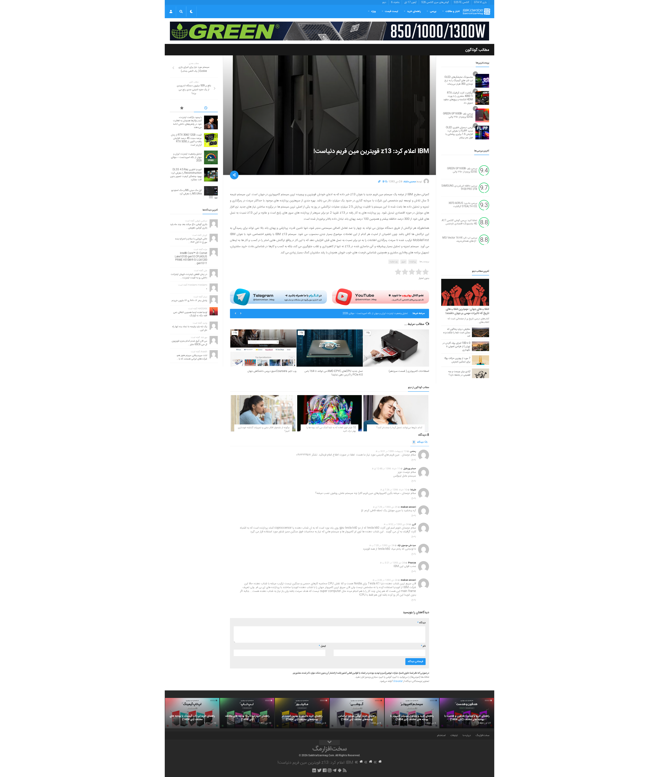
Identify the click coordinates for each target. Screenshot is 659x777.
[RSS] (345, 770)
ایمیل (322, 646)
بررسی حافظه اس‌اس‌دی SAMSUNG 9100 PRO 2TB (459, 187)
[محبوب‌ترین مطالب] (182, 108)
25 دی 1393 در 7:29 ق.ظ (385, 507)
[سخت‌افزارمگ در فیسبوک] (324, 770)
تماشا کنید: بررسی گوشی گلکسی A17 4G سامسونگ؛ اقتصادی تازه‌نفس (459, 222)
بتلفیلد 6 (395, 2)
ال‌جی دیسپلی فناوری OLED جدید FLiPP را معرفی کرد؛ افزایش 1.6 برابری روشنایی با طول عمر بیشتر (459, 133)
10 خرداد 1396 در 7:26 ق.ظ (393, 490)
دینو (384, 2)
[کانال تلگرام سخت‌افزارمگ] (334, 770)
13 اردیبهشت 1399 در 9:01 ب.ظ (391, 451)
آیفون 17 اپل (410, 2)
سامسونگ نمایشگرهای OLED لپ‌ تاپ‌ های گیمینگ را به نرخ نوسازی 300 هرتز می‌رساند (458, 80)
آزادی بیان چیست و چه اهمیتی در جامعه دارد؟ (459, 373)
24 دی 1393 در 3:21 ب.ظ (392, 563)
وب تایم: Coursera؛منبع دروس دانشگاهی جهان (271, 371)
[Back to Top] (329, 742)
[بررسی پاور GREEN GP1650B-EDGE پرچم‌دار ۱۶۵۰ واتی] (482, 115)
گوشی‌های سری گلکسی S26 (435, 2)
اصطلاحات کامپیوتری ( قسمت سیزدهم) (409, 371)
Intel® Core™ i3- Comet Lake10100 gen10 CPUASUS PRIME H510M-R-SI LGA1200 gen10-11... (191, 258)
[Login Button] (171, 11)
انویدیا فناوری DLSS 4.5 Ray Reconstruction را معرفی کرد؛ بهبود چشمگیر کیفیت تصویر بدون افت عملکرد (356, 313)
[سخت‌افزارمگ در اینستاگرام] (329, 770)
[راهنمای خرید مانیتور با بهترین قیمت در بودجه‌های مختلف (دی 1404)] (302, 713)
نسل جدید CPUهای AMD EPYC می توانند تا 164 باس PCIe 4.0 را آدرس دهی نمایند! (333, 373)
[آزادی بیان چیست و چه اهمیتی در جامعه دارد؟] (480, 373)
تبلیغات (454, 735)
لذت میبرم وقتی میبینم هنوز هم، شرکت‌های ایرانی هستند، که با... (192, 357)
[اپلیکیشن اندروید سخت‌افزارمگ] (339, 770)
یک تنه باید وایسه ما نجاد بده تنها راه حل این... (189, 328)
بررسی (433, 11)
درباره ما (467, 735)
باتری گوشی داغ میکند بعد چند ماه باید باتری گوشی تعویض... (188, 226)
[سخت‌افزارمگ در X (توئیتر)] (319, 770)
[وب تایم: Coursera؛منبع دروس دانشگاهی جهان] (263, 348)
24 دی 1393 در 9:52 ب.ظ (396, 524)
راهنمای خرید (414, 11)
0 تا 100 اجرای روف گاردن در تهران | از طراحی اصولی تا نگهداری (456, 346)
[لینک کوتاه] (379, 182)
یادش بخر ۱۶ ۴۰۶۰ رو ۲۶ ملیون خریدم (189, 301)
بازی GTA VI (480, 2)
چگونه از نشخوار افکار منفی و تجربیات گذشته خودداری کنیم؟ (264, 429)
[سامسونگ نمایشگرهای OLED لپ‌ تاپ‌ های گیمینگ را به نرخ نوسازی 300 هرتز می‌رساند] (482, 81)
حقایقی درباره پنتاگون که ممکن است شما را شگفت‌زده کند (456, 332)
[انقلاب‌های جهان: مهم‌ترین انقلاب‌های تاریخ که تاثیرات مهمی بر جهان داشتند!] (465, 292)
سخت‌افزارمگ (482, 735)
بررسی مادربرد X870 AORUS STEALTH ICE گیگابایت (463, 205)
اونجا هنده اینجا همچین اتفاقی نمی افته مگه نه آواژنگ (190, 314)
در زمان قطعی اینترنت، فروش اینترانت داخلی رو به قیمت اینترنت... (189, 276)
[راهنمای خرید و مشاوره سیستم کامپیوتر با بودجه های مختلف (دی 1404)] (412, 713)
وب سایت (393, 261)
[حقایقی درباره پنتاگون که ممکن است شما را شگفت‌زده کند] (480, 332)
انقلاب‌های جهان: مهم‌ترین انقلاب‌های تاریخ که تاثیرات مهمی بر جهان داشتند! (467, 311)
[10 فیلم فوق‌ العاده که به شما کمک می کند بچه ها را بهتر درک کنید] (329, 413)
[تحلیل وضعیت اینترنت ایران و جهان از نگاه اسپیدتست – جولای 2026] (211, 157)
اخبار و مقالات (453, 11)
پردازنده (412, 261)
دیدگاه (418, 442)
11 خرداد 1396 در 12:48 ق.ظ (386, 469)
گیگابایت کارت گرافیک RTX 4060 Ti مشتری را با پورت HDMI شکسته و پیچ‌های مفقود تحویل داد (458, 98)
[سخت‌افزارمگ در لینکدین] (314, 770)
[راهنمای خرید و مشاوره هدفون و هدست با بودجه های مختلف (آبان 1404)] (467, 713)
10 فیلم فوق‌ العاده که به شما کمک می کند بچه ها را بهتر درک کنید (331, 429)
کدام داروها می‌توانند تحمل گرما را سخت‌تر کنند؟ (399, 428)
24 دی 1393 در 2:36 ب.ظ (385, 580)
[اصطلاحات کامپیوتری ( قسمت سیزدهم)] (396, 348)
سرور (403, 261)
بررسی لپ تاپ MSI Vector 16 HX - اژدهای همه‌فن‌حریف (459, 239)
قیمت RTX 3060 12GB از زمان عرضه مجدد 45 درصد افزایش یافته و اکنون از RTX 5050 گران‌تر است (186, 140)
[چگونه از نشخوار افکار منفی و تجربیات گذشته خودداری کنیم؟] (263, 413)
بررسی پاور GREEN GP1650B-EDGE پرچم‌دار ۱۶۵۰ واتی (458, 115)
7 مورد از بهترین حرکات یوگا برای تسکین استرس (457, 360)
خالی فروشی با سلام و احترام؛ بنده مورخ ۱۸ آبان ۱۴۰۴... (191, 240)
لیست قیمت (391, 11)
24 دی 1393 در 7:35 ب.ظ (381, 545)
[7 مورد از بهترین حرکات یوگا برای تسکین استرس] (480, 360)
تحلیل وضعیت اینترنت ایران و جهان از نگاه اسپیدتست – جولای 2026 (186, 157)
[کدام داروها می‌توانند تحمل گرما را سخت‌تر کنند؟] (395, 413)
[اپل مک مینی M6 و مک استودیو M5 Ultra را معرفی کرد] (211, 192)
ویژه (373, 11)
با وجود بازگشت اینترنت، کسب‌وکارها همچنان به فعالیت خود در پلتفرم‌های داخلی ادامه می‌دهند (187, 122)
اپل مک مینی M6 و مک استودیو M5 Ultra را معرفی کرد (186, 192)
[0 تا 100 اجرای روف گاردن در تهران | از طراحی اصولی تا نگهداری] (480, 346)
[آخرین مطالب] (206, 108)
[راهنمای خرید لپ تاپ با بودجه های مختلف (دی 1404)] (247, 713)
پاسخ (414, 459)
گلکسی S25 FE (461, 2)
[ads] (329, 31)
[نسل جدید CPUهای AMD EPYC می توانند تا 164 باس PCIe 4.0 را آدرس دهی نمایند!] (330, 348)
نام (423, 646)
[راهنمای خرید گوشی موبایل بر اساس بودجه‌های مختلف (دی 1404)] (357, 713)
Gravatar (398, 681)
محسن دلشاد (409, 182)
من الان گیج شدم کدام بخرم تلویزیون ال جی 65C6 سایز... (189, 343)
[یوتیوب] (380, 296)
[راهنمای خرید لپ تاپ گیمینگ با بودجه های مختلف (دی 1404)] (192, 713)
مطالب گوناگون (477, 50)
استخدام (441, 735)
